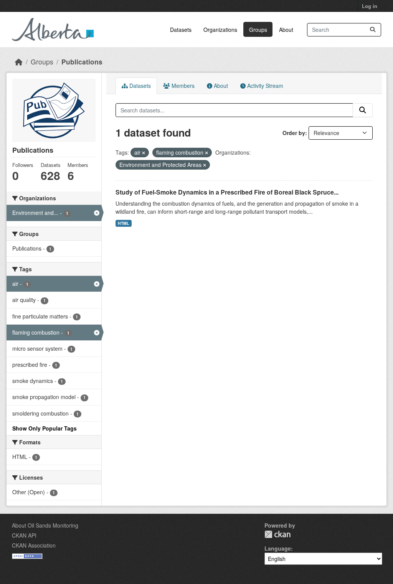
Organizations (220, 29)
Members (182, 85)
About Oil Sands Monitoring (45, 525)
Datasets (181, 29)
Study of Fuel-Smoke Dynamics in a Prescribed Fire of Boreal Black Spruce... (227, 192)
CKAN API (24, 535)
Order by (293, 133)
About (286, 29)
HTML (123, 223)
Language (277, 548)
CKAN (277, 534)
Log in (369, 6)
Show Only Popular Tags (44, 428)
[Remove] (143, 153)
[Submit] (372, 29)
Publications (81, 61)
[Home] (19, 61)
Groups (258, 29)
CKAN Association (34, 545)
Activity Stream (264, 85)
